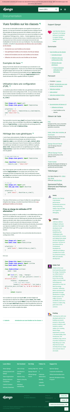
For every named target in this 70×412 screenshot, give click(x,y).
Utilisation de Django (57, 107)
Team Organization (8, 376)
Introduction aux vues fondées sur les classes (17, 49)
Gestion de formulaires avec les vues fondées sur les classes (21, 54)
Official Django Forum (55, 153)
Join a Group (20, 368)
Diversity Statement (8, 387)
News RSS (42, 385)
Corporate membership (56, 371)
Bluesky (41, 379)
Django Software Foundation (17, 406)
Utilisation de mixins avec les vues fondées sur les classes (21, 57)
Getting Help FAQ (33, 368)
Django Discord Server (55, 144)
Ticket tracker (52, 162)
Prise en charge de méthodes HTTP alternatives (58, 70)
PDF (49, 178)
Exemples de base (56, 55)
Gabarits (6, 320)
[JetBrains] (50, 222)
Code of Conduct (7, 384)
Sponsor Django (54, 368)
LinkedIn (41, 382)
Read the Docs (58, 180)
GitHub (41, 368)
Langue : (64, 400)
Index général (53, 92)
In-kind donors (29, 398)
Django (8, 9)
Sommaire (51, 135)
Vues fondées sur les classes (58, 52)
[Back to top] (66, 409)
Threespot (49, 398)
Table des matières (55, 89)
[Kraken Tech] (50, 268)
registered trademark (49, 406)
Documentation (12, 16)
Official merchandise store (57, 374)
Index (49, 132)
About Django (7, 368)
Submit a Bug (21, 376)
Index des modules (58, 132)
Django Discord (32, 371)
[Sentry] (50, 198)
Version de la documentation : (58, 404)
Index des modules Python (57, 95)
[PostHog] (50, 316)
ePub (52, 178)
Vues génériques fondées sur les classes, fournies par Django (22, 51)
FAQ (49, 122)
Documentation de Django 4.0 (58, 104)
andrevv (49, 401)
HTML (63, 176)
